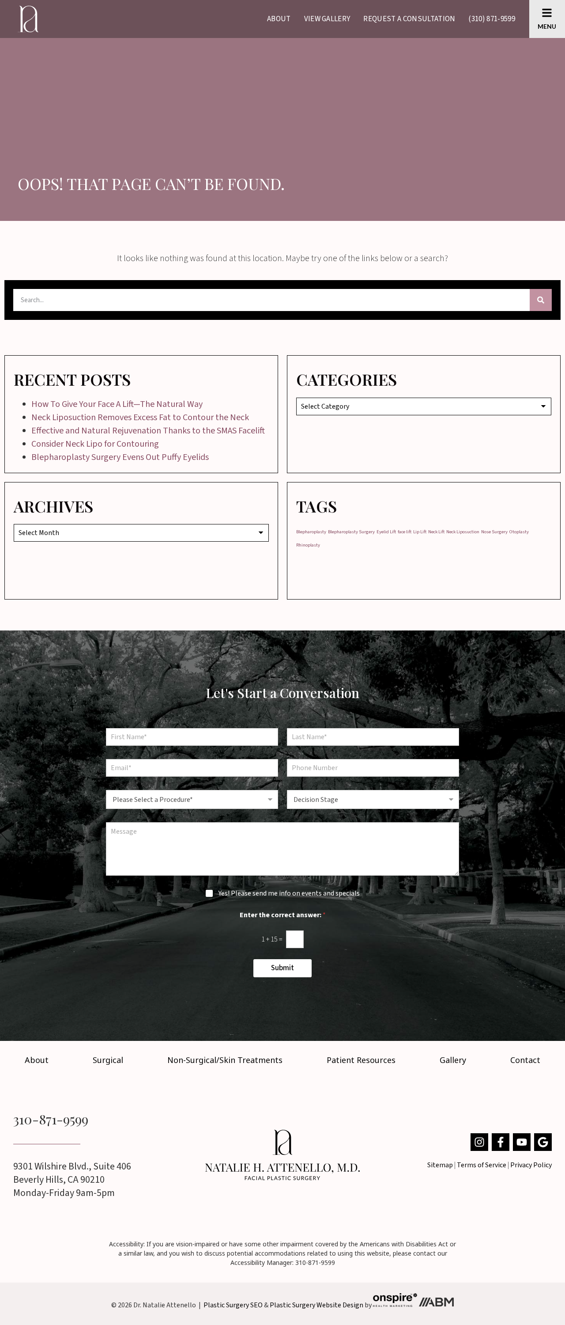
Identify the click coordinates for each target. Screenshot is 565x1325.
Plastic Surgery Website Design (316, 1305)
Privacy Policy (531, 1165)
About (279, 19)
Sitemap (440, 1165)
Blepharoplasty (311, 531)
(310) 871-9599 (491, 19)
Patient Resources (361, 1060)
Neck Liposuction (462, 531)
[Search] (541, 300)
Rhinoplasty (308, 545)
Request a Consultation (409, 19)
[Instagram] (479, 1142)
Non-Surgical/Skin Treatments (224, 1060)
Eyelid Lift (386, 531)
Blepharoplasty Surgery (351, 531)
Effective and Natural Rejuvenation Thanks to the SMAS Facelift (148, 431)
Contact (525, 1060)
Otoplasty (519, 531)
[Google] (543, 1142)
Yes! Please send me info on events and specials (289, 893)
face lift (404, 531)
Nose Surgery (494, 531)
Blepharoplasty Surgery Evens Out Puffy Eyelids (120, 457)
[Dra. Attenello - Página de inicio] (282, 1155)
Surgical (108, 1060)
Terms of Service (481, 1165)
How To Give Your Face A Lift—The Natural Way (117, 404)
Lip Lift (419, 531)
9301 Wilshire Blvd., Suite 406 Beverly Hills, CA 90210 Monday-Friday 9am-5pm (72, 1179)
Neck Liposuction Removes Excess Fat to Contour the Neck (140, 417)
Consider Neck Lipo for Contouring (95, 444)
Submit (282, 968)
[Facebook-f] (500, 1142)
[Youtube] (522, 1142)
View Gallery (327, 19)
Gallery (453, 1060)
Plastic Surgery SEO (233, 1305)
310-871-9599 (50, 1119)
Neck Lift (436, 531)
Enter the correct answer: (283, 915)
